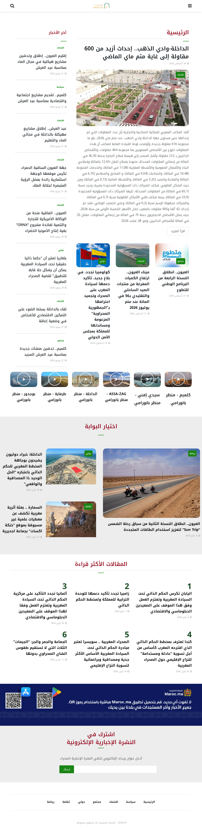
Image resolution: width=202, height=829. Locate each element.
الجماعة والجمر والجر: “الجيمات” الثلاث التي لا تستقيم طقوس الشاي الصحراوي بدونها (40, 647)
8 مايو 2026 (183, 617)
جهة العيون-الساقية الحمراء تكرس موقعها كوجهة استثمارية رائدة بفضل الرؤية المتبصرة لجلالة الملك (43, 176)
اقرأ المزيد (178, 231)
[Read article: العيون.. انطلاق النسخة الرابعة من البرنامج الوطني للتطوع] (172, 255)
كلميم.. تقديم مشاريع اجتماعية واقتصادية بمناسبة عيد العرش (41, 98)
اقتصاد (180, 75)
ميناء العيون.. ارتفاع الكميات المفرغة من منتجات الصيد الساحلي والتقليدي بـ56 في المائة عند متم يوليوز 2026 (133, 290)
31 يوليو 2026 (57, 74)
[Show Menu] (190, 6)
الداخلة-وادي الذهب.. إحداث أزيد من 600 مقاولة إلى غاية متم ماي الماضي (136, 52)
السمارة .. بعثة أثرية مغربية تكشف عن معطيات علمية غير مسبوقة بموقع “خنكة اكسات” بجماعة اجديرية (22, 519)
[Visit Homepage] (101, 5)
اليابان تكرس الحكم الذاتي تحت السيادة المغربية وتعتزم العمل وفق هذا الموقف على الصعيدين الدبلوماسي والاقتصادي (164, 602)
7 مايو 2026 (121, 611)
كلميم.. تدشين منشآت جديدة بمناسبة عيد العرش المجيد (43, 351)
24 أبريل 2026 (120, 671)
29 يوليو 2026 (57, 237)
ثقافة (88, 506)
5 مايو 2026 (191, 536)
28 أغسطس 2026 (178, 63)
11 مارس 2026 (57, 660)
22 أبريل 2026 (33, 537)
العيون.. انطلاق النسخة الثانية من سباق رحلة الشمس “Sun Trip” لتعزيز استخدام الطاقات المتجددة (154, 526)
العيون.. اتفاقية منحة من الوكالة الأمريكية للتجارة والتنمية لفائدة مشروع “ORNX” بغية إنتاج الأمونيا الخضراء (41, 222)
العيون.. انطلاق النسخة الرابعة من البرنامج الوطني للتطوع (173, 281)
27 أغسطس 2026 (178, 296)
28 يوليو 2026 (57, 288)
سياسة (60, 87)
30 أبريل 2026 (33, 490)
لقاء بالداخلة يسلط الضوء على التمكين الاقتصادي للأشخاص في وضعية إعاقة (42, 315)
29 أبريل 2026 (183, 671)
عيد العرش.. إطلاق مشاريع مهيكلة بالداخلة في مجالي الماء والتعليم (44, 134)
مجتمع (181, 261)
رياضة (192, 453)
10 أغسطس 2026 (99, 343)
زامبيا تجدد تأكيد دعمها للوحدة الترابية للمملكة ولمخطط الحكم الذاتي (102, 599)
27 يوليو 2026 (57, 327)
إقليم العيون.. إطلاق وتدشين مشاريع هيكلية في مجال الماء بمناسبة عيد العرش (42, 61)
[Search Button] (12, 6)
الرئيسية (149, 802)
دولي (102, 261)
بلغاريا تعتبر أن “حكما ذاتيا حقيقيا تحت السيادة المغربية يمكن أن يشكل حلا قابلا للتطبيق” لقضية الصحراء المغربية (43, 270)
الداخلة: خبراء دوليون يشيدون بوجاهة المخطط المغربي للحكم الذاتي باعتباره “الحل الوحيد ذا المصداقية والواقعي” (22, 469)
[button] (178, 379)
